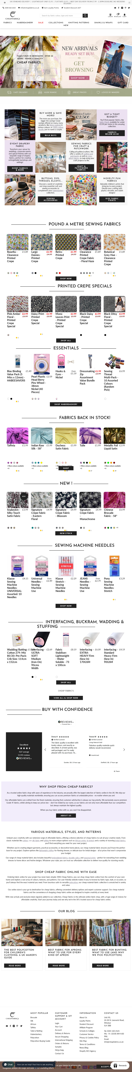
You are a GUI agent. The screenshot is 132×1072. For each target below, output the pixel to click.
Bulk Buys (50, 135)
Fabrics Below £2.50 (112, 133)
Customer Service (86, 1034)
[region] (84, 750)
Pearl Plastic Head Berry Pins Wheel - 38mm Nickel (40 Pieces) (38, 384)
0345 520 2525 (10, 8)
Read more (15, 965)
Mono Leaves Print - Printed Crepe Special (62, 320)
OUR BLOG (66, 911)
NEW (66, 25)
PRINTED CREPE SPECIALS (85, 286)
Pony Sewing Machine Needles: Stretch (109, 584)
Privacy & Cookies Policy (89, 1037)
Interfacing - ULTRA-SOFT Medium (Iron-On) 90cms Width (38, 659)
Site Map (83, 1041)
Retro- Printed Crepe (60, 255)
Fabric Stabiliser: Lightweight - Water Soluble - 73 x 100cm (62, 657)
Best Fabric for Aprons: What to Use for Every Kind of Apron (65, 952)
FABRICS (7, 23)
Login (57, 1023)
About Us (66, 815)
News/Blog (84, 1048)
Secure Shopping (61, 1037)
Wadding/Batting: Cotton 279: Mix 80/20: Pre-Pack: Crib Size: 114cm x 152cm (17, 655)
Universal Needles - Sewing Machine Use (36, 584)
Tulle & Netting (36, 1031)
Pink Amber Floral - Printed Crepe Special (13, 320)
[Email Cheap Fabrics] (115, 8)
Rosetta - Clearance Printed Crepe (12, 256)
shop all (66, 340)
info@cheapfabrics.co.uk (29, 8)
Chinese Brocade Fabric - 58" (110, 512)
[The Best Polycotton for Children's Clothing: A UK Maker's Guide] (22, 932)
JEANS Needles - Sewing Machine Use (85, 584)
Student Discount (87, 1024)
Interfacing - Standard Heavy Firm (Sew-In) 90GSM (111, 655)
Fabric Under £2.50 (47, 72)
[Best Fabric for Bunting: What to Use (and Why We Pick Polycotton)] (110, 932)
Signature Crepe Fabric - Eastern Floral (38, 514)
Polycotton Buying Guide (40, 1041)
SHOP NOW (66, 278)
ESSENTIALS (66, 348)
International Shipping (64, 1040)
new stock (66, 533)
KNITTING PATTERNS (78, 23)
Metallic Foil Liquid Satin (111, 447)
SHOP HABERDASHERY (66, 404)
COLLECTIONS (56, 23)
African (33, 1024)
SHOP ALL (66, 682)
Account (58, 1030)
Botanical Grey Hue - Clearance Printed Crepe (110, 258)
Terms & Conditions (87, 1044)
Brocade (33, 1017)
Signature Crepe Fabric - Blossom (63, 512)
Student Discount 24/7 (72, 8)
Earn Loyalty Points (51, 8)
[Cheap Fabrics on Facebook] (119, 8)
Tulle (82, 445)
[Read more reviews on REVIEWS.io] (24, 758)
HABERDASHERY (25, 23)
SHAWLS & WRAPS (103, 23)
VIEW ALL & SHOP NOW (66, 698)
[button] (45, 750)
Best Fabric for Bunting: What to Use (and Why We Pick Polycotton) (109, 952)
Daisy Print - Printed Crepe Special (38, 318)
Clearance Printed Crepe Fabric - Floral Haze (87, 256)
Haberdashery (36, 1034)
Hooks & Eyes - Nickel (60, 374)
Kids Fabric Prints (112, 199)
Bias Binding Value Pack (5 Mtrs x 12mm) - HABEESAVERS (16, 376)
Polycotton (34, 1037)
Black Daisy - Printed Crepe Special (86, 318)
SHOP (66, 468)
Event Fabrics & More (20, 169)
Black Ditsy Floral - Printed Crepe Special (110, 320)
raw (34, 840)
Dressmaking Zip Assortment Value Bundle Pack (87, 377)
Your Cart (59, 1027)
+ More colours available (15, 466)
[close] (129, 2)
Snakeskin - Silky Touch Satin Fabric (13, 512)
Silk (31, 1021)
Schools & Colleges (87, 1031)
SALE (40, 23)
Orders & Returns (62, 1043)
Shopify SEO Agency (88, 1051)
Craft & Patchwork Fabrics (81, 168)
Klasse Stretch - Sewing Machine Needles (60, 584)
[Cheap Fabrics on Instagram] (122, 8)
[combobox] (61, 16)
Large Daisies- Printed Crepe (35, 256)
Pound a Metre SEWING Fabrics (85, 224)
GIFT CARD (123, 23)
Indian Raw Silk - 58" (37, 447)
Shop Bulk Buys (26, 72)
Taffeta (11, 445)
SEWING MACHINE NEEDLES (84, 546)
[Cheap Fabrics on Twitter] (129, 8)
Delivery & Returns (62, 1033)
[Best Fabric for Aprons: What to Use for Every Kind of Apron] (65, 932)
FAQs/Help (59, 1050)
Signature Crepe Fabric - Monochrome (87, 514)
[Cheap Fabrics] (12, 15)
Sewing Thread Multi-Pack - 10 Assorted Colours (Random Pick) (111, 380)
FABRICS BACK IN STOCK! (84, 418)
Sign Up (85, 996)
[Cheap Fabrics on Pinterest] (125, 8)
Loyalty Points (85, 1021)
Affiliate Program (86, 1027)
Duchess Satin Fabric (62, 447)
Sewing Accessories (51, 199)
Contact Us (59, 1053)
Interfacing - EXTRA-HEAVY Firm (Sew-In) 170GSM (87, 655)
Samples (58, 1047)
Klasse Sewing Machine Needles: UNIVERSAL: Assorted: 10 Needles (14, 588)
